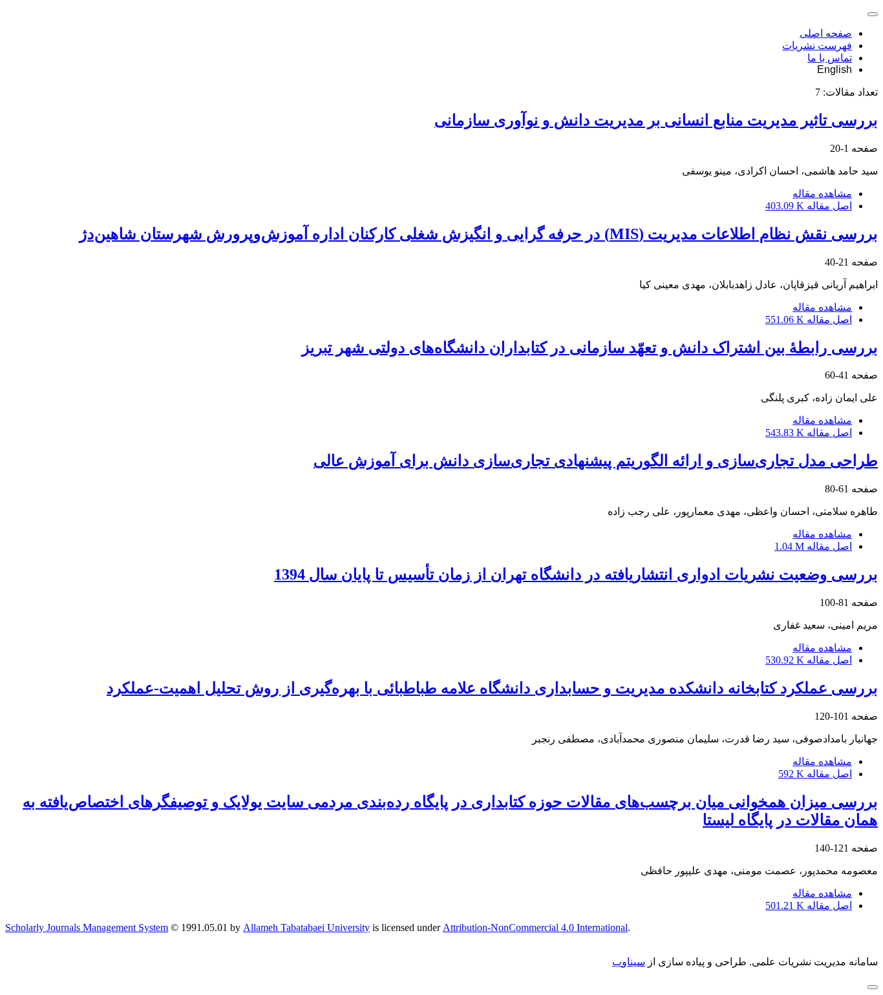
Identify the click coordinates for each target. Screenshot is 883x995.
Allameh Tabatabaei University (306, 927)
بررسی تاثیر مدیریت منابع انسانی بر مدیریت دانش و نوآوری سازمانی (656, 120)
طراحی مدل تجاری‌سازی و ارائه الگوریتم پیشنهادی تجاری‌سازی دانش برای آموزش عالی (596, 460)
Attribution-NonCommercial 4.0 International (535, 927)
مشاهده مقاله (822, 193)
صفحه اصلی (826, 33)
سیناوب (628, 961)
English (834, 69)
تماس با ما (829, 57)
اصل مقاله (808, 205)
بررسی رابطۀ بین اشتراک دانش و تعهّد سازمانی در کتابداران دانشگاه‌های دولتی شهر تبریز (590, 347)
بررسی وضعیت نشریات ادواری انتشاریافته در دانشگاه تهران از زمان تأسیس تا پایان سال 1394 (576, 574)
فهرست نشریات (817, 45)
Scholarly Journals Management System (86, 927)
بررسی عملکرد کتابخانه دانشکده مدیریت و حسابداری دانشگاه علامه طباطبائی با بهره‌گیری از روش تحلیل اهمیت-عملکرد (492, 688)
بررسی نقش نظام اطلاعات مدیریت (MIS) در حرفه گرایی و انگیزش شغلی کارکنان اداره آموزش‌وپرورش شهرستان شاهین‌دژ (479, 233)
